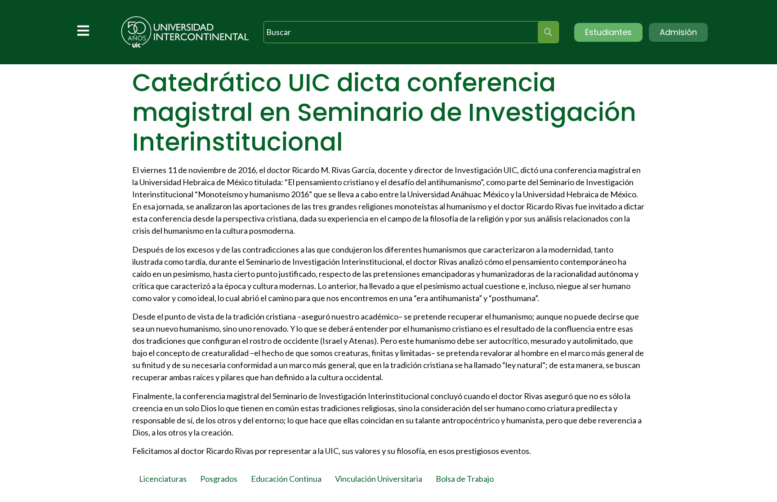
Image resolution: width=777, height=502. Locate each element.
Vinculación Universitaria (378, 479)
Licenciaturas (163, 479)
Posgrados (218, 479)
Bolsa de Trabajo (465, 479)
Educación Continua (286, 479)
